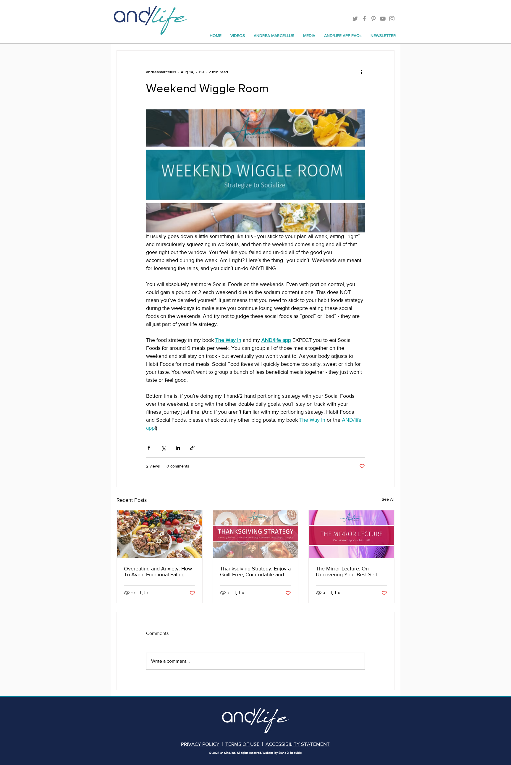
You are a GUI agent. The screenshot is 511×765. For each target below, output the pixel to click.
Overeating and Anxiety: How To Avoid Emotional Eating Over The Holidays (158, 572)
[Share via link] (192, 448)
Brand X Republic (290, 752)
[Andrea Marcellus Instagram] (391, 18)
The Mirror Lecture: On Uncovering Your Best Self (346, 572)
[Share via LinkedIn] (178, 448)
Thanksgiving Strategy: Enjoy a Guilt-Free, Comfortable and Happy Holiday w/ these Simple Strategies (255, 572)
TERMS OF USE (242, 744)
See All (388, 499)
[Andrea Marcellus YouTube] (382, 18)
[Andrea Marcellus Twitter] (355, 18)
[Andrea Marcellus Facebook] (364, 18)
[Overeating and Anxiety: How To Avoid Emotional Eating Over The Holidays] (159, 534)
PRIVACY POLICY (200, 744)
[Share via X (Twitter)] (163, 448)
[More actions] (361, 71)
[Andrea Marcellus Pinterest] (373, 18)
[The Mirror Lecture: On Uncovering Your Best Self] (351, 534)
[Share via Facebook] (149, 448)
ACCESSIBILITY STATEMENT (298, 744)
